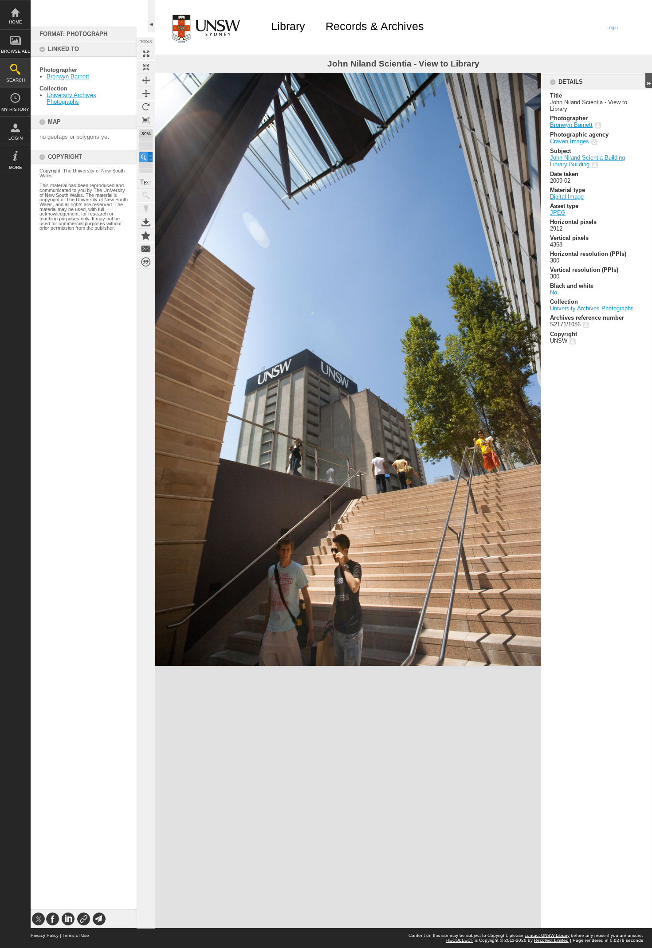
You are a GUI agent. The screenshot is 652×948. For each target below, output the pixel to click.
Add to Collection (146, 235)
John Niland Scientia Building (587, 157)
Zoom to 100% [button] (146, 120)
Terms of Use (76, 935)
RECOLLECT (459, 940)
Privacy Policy (45, 935)
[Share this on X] (38, 919)
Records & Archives (375, 26)
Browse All (15, 51)
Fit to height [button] (146, 93)
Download (146, 222)
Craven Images (569, 141)
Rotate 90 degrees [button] (146, 107)
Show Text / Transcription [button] (146, 182)
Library (288, 26)
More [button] (15, 167)
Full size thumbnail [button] (146, 53)
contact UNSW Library (547, 935)
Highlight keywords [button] (146, 208)
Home (15, 22)
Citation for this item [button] (146, 262)
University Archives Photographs (71, 98)
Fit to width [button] (146, 80)
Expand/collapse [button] (648, 80)
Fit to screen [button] (146, 67)
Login (15, 138)
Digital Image (567, 196)
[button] (146, 157)
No (553, 292)
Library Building (569, 164)
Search (15, 80)
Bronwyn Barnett (68, 76)
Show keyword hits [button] (146, 195)
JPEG (558, 212)
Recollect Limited (551, 940)
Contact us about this (146, 248)
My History (15, 109)
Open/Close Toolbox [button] (151, 16)
